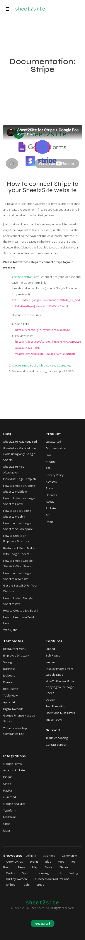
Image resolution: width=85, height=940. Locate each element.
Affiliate (51, 508)
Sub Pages (53, 655)
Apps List (9, 702)
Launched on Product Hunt (51, 879)
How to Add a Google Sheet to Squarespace (18, 526)
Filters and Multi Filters (60, 713)
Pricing (50, 461)
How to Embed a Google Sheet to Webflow (19, 488)
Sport (25, 873)
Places (64, 867)
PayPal (7, 790)
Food (61, 861)
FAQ (48, 455)
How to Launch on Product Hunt (20, 620)
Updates (51, 495)
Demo (50, 522)
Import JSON (54, 720)
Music (49, 867)
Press (49, 488)
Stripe (7, 784)
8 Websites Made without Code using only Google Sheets (20, 454)
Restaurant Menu (14, 649)
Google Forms (12, 764)
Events (7, 682)
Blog (48, 861)
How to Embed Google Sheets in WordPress (18, 563)
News (22, 867)
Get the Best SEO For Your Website (20, 588)
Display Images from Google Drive (59, 672)
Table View (10, 695)
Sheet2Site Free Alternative (13, 469)
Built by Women (16, 879)
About (50, 501)
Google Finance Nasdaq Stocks (19, 718)
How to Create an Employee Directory (16, 538)
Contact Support (56, 745)
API (48, 468)
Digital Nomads (13, 709)
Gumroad (9, 797)
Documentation (56, 448)
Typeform (9, 810)
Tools (59, 873)
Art (47, 515)
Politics (10, 873)
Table (26, 885)
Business (9, 669)
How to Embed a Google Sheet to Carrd (19, 501)
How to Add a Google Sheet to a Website (17, 576)
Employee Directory (16, 655)
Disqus (7, 777)
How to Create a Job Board (20, 610)
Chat (6, 824)
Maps (7, 830)
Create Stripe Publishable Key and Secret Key (42, 365)
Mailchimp (10, 817)
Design (50, 700)
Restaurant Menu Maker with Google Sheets (19, 551)
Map (35, 867)
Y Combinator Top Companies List (15, 731)
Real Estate (10, 689)
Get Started (53, 441)
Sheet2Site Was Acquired (20, 441)
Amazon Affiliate (14, 770)
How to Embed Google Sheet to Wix (18, 601)
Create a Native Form (26, 277)
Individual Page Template (20, 479)
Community (69, 856)
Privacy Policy (55, 475)
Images (51, 662)
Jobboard (9, 675)
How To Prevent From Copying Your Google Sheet (60, 687)
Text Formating (55, 706)
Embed (50, 649)
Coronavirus (14, 861)
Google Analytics (14, 804)
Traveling (42, 873)
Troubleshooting (57, 738)
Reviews (51, 481)
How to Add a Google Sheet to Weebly (17, 513)
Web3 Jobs (10, 630)
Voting (7, 662)
